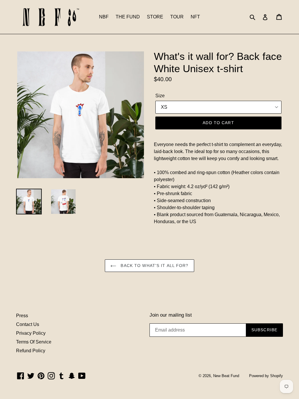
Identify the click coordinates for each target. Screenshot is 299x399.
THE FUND (128, 16)
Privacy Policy (31, 333)
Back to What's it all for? (153, 265)
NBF (104, 16)
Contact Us (27, 324)
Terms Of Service (33, 341)
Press (22, 315)
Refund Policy (30, 350)
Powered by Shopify (266, 376)
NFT (195, 16)
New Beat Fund (226, 376)
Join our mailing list (171, 315)
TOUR (177, 16)
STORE (155, 16)
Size (160, 95)
